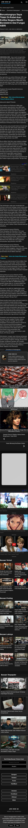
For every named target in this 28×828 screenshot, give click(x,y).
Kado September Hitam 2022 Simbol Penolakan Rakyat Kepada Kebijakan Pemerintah (6, 589)
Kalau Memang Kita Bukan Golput (15, 443)
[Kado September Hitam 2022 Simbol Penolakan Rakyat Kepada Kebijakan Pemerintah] (6, 581)
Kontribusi (14, 794)
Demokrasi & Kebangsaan (13, 349)
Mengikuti (14, 766)
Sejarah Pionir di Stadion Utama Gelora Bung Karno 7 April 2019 (14, 435)
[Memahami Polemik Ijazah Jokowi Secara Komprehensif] (13, 703)
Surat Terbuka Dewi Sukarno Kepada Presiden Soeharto (6, 626)
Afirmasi (14, 797)
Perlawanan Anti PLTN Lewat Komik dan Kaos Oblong (6, 647)
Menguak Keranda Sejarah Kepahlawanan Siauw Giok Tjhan (6, 611)
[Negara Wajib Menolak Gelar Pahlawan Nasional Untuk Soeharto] (13, 722)
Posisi (14, 780)
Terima (11, 825)
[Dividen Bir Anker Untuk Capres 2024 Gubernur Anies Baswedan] (6, 566)
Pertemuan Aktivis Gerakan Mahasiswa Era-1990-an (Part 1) (6, 663)
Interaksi (14, 790)
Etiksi (14, 800)
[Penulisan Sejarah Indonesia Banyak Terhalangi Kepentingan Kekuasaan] (13, 684)
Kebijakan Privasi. (20, 822)
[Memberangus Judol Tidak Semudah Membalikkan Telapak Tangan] (13, 742)
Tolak (17, 825)
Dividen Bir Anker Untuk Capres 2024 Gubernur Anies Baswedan (6, 573)
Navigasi (14, 774)
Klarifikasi (14, 783)
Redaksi (14, 777)
